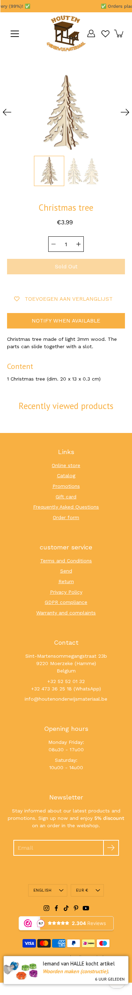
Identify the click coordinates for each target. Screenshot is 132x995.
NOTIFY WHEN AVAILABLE (66, 321)
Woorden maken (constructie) (75, 971)
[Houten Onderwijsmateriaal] (66, 33)
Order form (66, 517)
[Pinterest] (76, 908)
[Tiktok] (66, 908)
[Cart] (119, 33)
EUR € (82, 890)
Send (66, 571)
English (42, 890)
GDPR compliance (66, 602)
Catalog (66, 475)
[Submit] (111, 848)
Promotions (66, 486)
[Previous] (7, 112)
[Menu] (15, 33)
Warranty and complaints (66, 613)
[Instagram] (46, 908)
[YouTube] (86, 908)
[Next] (125, 112)
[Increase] (78, 244)
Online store (66, 465)
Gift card (66, 496)
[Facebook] (56, 908)
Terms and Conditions (66, 560)
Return (66, 581)
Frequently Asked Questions (66, 507)
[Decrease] (53, 244)
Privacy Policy (66, 592)
